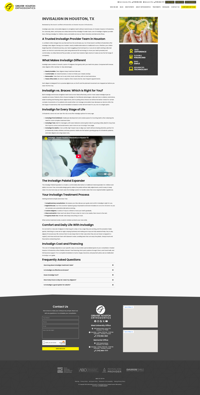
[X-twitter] (104, 321)
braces (96, 45)
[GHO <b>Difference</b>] (131, 51)
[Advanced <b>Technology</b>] (131, 68)
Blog (121, 7)
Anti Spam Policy (93, 381)
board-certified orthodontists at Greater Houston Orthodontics (73, 25)
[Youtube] (106, 321)
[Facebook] (95, 321)
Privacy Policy (84, 381)
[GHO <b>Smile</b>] (131, 63)
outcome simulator (104, 206)
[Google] (101, 321)
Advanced (141, 68)
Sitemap (77, 381)
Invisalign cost (46, 255)
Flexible (139, 56)
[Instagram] (98, 321)
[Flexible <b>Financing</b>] (131, 57)
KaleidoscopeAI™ (103, 385)
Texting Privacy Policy (119, 381)
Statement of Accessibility (106, 381)
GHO (137, 62)
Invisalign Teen (85, 125)
